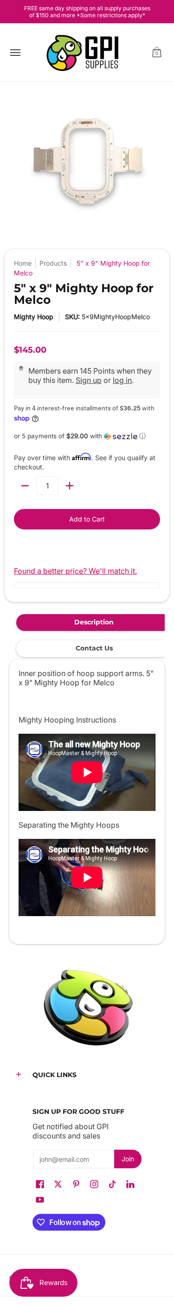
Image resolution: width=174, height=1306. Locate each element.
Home (23, 263)
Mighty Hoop (33, 317)
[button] (157, 52)
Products (53, 263)
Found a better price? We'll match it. (75, 571)
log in (122, 380)
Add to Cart (87, 519)
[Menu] (14, 52)
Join (128, 1159)
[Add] (69, 485)
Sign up (89, 380)
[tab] (94, 622)
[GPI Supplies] (84, 52)
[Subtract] (25, 485)
